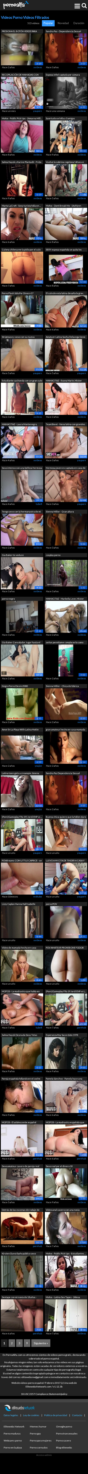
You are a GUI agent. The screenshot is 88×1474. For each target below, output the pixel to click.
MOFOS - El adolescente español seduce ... (19, 1122)
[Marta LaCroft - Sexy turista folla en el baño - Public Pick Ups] (22, 223)
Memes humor (38, 1426)
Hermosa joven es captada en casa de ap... (66, 468)
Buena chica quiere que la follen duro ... (66, 817)
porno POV (51, 904)
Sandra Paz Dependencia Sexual (63, 773)
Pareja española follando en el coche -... (21, 1079)
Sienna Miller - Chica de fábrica (62, 686)
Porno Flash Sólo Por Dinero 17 (17, 293)
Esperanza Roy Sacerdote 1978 (62, 1035)
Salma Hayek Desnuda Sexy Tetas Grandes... (19, 1035)
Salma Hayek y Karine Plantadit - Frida (21, 162)
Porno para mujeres (41, 1440)
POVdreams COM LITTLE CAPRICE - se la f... (22, 861)
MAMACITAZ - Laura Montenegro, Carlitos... (19, 424)
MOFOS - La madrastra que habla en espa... (21, 991)
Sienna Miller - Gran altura (60, 511)
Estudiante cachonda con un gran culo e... (22, 381)
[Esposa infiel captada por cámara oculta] (66, 92)
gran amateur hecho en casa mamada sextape (65, 730)
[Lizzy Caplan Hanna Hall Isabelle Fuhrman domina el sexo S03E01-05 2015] (22, 921)
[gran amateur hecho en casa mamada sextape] (66, 747)
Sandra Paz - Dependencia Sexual (63, 31)
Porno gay (35, 1433)
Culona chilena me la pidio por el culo (21, 249)
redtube (37, 896)
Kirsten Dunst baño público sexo (19, 1253)
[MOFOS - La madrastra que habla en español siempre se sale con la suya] (22, 1009)
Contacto (77, 1415)
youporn (37, 111)
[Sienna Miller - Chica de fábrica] (66, 703)
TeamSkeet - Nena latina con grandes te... (65, 424)
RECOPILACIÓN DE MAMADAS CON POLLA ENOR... (20, 75)
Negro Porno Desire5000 (15, 686)
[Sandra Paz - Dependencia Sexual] (66, 48)
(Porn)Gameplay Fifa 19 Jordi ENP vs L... (66, 991)
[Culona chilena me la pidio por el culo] (22, 267)
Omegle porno (64, 1426)
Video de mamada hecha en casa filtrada (19, 948)
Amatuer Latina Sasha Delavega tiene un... (65, 337)
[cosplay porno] (66, 572)
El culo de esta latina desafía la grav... (65, 293)
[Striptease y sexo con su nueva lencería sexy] (22, 354)
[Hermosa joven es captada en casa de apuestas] (66, 485)
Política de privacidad (55, 1415)
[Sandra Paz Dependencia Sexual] (66, 791)
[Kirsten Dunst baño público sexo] (22, 1271)
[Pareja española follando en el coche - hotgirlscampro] (22, 1096)
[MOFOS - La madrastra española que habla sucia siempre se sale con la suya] (66, 1140)
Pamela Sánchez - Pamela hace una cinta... (64, 1079)
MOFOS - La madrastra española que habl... (65, 1122)
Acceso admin (44, 1454)
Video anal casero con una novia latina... (63, 1210)
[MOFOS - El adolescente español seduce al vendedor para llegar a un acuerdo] (22, 1140)
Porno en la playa (13, 1447)
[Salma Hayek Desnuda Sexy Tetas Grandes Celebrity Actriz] (22, 1052)
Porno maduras (12, 1433)
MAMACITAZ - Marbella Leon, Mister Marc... (65, 599)
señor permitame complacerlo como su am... (64, 643)
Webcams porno (13, 1440)
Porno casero (63, 1440)
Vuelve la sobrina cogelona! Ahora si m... (65, 162)
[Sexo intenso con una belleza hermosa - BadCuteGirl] (22, 485)
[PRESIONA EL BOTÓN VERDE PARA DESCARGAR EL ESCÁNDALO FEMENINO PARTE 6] (22, 48)
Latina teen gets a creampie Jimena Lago (20, 773)
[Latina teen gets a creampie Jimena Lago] (22, 791)
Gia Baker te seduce (13, 555)
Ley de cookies (31, 1415)
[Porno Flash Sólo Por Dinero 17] (22, 311)
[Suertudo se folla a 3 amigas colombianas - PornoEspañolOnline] (66, 136)
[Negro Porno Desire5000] (22, 703)
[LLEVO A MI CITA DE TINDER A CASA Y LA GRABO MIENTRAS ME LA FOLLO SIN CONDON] (66, 878)
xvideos (38, 67)
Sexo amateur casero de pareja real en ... (20, 1166)
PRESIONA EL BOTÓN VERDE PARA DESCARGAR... (19, 31)
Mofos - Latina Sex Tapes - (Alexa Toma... (63, 1297)
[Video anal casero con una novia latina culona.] (66, 1227)
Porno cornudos (39, 1447)
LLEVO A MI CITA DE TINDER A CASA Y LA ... (65, 861)
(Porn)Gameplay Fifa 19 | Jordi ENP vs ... (22, 816)
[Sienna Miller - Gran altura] (66, 529)
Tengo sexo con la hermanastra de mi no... (21, 512)
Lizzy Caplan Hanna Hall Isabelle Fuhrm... (18, 904)
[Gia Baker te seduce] (22, 572)
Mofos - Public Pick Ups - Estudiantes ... (66, 1253)
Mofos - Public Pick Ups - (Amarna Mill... (22, 118)
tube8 (39, 504)
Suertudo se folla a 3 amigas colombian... (60, 118)
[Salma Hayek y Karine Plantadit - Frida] (22, 179)
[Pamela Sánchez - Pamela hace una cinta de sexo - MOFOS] (66, 1096)
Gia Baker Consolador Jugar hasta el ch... (21, 643)
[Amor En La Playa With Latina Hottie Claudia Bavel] (22, 747)
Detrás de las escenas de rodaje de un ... (20, 1210)
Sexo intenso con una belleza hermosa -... (22, 468)
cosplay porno (53, 555)
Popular (48, 23)
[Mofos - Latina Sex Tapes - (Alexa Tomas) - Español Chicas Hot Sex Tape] (66, 1315)
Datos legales (11, 1415)
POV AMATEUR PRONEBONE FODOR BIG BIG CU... (65, 948)
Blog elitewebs (64, 1447)
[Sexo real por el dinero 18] (66, 1184)
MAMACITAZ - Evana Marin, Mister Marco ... (64, 381)
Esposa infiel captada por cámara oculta (63, 75)
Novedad (63, 23)
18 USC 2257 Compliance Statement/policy (44, 1394)
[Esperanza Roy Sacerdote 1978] (66, 1052)
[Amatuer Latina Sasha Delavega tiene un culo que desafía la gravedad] (66, 354)
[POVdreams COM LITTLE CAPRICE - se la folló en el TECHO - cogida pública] (22, 878)
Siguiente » (41, 1343)
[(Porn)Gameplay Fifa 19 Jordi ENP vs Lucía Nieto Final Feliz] (66, 1009)
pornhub (81, 1027)
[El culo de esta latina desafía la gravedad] (66, 311)
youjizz (38, 765)
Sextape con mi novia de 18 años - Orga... (19, 1297)
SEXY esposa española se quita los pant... (64, 250)
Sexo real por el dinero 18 (59, 1166)
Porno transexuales (67, 1433)
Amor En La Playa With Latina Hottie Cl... (20, 730)
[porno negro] (22, 616)
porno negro (8, 598)
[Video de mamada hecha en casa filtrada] (22, 965)
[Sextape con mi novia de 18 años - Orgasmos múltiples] (22, 1315)
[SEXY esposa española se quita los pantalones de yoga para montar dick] (66, 267)
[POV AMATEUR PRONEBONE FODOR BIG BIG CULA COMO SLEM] (66, 965)
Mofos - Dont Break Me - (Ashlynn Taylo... (63, 206)
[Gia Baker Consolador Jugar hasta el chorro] (22, 660)
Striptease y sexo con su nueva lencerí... (18, 337)
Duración (78, 23)
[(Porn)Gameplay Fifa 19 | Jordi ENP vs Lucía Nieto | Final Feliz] (22, 834)
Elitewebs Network (14, 1426)
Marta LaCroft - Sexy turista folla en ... (21, 205)
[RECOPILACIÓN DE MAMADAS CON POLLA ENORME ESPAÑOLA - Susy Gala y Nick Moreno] (22, 92)
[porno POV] (66, 921)
